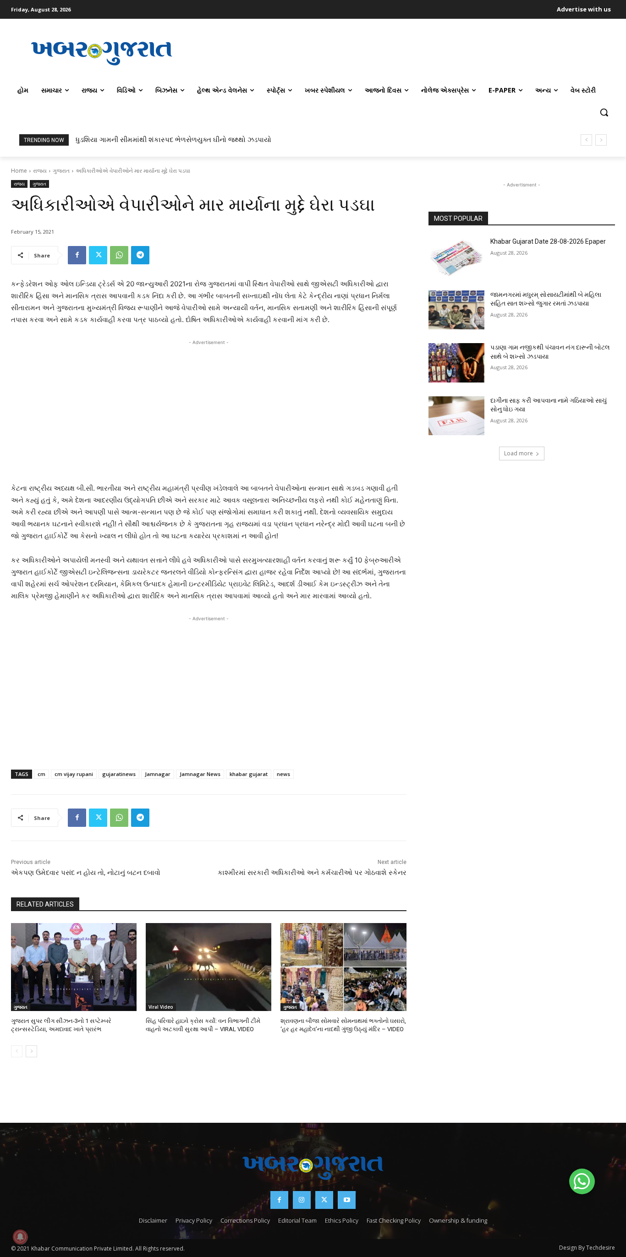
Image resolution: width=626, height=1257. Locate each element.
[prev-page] (16, 1051)
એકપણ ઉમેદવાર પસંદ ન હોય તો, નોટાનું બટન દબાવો (85, 873)
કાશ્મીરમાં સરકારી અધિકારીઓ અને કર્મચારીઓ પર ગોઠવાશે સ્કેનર (312, 873)
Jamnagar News (200, 774)
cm (41, 774)
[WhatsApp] (119, 255)
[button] (604, 112)
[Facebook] (77, 255)
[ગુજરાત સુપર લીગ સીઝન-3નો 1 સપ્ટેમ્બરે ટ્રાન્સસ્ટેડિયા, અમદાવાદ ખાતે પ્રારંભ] (74, 967)
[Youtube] (347, 1200)
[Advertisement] (404, 52)
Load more (518, 453)
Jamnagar (157, 774)
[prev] (586, 140)
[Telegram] (140, 255)
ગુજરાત (61, 171)
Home (19, 171)
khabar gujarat (249, 774)
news (283, 774)
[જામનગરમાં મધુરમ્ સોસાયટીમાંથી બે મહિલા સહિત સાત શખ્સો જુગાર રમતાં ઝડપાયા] (456, 310)
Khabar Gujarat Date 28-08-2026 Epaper (548, 241)
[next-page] (31, 1051)
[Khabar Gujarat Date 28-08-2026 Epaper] (456, 257)
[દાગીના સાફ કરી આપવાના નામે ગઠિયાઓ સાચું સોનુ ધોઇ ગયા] (456, 416)
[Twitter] (98, 255)
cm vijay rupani (74, 774)
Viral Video (160, 1007)
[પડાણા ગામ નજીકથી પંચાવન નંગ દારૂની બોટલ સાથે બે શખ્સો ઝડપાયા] (456, 363)
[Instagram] (302, 1200)
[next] (601, 140)
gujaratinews (119, 774)
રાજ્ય (40, 171)
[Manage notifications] (20, 1237)
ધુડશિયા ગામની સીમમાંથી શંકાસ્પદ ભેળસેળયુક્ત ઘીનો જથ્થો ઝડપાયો (173, 140)
